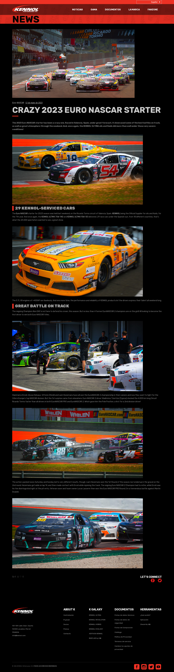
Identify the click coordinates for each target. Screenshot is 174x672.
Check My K (145, 624)
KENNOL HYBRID (95, 624)
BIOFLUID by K (95, 638)
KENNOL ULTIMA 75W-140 (52, 217)
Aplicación (144, 620)
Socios (66, 624)
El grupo (66, 620)
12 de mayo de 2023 (34, 103)
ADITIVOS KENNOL (96, 634)
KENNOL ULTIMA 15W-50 (77, 217)
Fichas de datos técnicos (124, 615)
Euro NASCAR (18, 103)
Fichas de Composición (124, 628)
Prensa (66, 629)
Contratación (68, 615)
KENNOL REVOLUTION (97, 620)
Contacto (67, 634)
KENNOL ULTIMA (95, 615)
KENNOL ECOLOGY (96, 629)
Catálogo (118, 632)
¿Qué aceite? (145, 615)
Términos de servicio (123, 641)
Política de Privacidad (123, 637)
